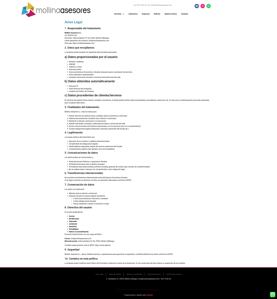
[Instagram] (203, 6)
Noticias (157, 14)
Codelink (149, 295)
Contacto (184, 14)
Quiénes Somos (171, 14)
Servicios (117, 14)
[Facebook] (197, 6)
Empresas (146, 14)
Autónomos (133, 14)
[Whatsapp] (208, 6)
